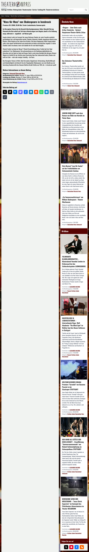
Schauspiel (12, 73)
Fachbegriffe (41, 10)
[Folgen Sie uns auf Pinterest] (71, 547)
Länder (77, 291)
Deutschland (70, 55)
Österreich (18, 73)
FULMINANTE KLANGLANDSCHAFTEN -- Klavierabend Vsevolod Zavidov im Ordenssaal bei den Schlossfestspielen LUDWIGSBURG (74, 261)
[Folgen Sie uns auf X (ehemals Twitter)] (66, 547)
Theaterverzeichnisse (52, 10)
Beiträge (4, 10)
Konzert (69, 291)
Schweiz (69, 86)
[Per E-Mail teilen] (52, 92)
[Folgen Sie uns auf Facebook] (76, 547)
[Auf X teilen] (5, 92)
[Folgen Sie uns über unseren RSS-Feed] (82, 547)
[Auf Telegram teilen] (46, 92)
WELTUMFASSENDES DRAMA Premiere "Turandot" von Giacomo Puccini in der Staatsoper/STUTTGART (73, 386)
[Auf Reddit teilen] (36, 92)
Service (34, 10)
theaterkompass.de (22, 82)
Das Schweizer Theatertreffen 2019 (72, 61)
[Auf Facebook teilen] (26, 92)
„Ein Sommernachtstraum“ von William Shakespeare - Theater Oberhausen (72, 199)
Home (2, 16)
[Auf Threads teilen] (10, 92)
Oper (83, 414)
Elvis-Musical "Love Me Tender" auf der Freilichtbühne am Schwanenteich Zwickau (72, 168)
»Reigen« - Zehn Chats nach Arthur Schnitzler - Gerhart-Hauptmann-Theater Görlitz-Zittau (73, 30)
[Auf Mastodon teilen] (20, 92)
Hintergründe (17, 10)
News (23, 73)
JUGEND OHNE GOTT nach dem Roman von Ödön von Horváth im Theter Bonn (73, 115)
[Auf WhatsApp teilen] (41, 92)
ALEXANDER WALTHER (75, 287)
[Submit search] (86, 10)
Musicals (76, 191)
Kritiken (10, 10)
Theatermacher (27, 10)
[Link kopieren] (5, 97)
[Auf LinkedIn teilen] (31, 92)
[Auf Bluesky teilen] (15, 92)
